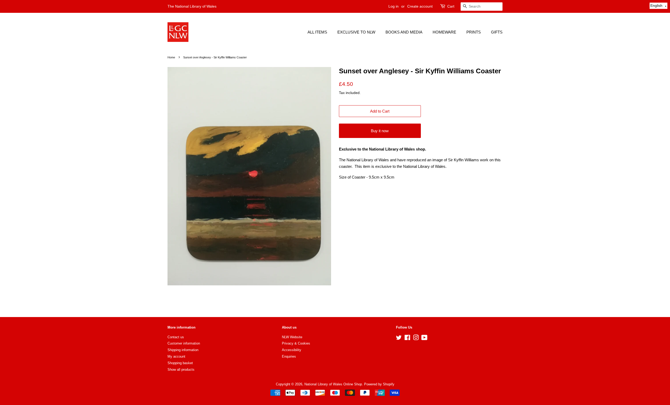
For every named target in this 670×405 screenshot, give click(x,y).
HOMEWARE (444, 32)
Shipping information (183, 350)
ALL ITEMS (317, 32)
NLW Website (292, 337)
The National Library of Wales (192, 6)
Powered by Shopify (379, 384)
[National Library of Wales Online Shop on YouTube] (424, 339)
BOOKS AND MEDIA (404, 32)
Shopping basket (180, 363)
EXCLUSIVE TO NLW (356, 32)
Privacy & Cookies (296, 343)
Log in (393, 6)
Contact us (176, 337)
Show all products (181, 369)
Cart (450, 6)
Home (171, 57)
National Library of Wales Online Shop (333, 384)
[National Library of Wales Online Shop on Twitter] (399, 339)
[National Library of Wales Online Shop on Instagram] (416, 339)
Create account (420, 6)
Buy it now (380, 131)
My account (176, 356)
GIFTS (496, 32)
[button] (658, 6)
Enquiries (289, 356)
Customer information (184, 343)
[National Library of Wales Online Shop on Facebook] (407, 339)
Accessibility (291, 350)
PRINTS (473, 32)
